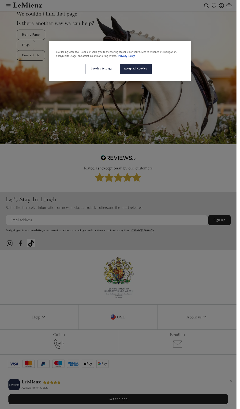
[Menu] (8, 5)
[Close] (231, 381)
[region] (120, 61)
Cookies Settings (101, 69)
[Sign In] (221, 5)
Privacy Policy (126, 56)
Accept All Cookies (135, 69)
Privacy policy (142, 230)
